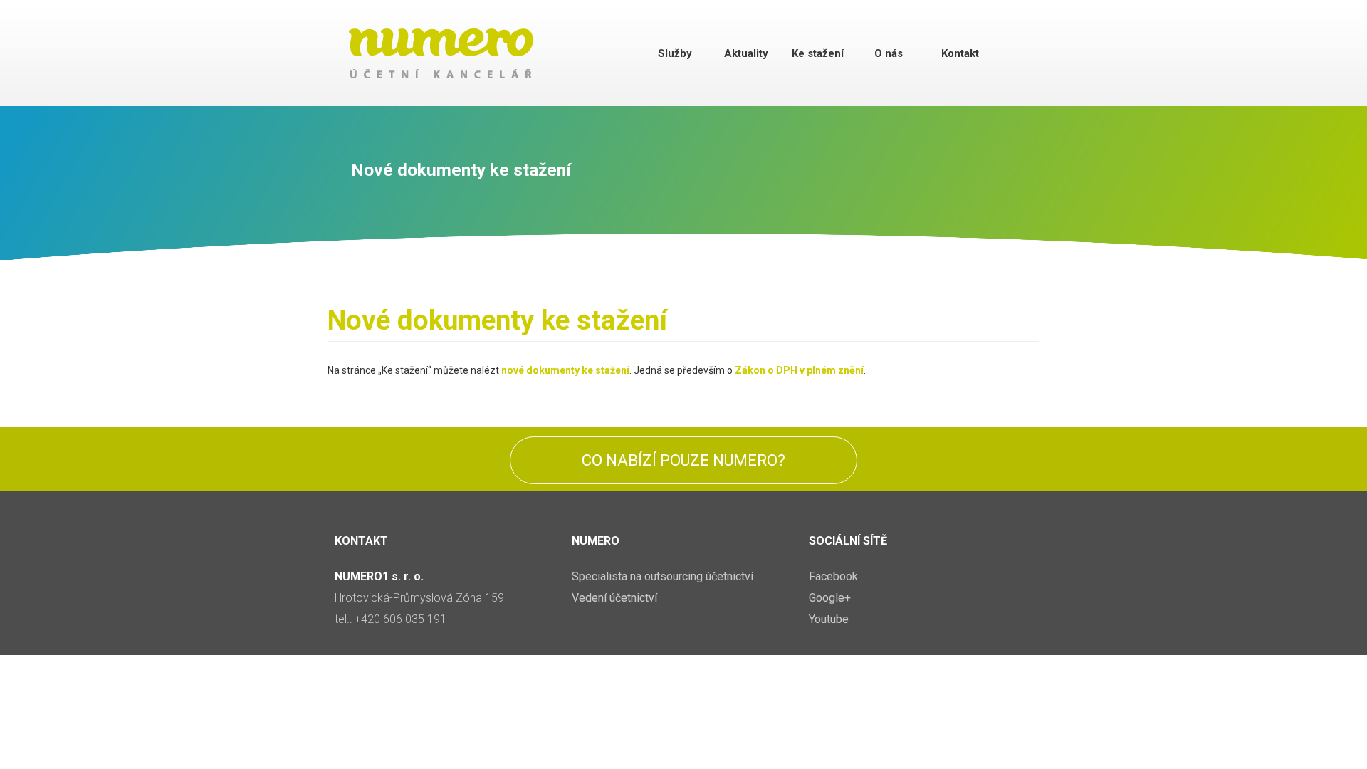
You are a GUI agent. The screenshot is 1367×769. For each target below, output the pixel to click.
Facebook (833, 576)
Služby (675, 53)
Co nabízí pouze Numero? (683, 460)
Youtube (829, 619)
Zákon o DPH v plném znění (799, 370)
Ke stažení (818, 53)
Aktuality (746, 53)
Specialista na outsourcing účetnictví (662, 576)
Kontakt (960, 53)
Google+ (830, 598)
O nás (888, 53)
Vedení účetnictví (614, 598)
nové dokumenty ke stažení (565, 370)
